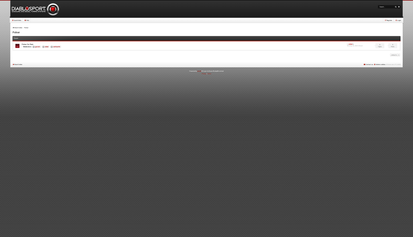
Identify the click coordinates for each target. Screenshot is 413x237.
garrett (37, 47)
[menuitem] (27, 20)
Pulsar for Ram (27, 44)
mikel (46, 47)
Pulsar (16, 32)
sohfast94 (56, 47)
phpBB (199, 71)
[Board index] (35, 9)
